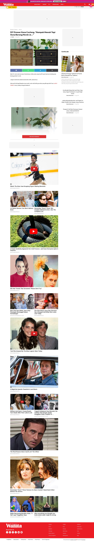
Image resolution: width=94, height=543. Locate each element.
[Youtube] (81, 7)
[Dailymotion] (83, 7)
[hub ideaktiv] (89, 4)
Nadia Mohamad (64, 77)
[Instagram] (76, 7)
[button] (85, 4)
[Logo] (8, 4)
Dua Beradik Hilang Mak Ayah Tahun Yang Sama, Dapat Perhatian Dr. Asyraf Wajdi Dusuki (72, 92)
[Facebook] (75, 7)
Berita (20, 29)
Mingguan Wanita (13, 29)
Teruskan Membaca (34, 136)
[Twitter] (78, 7)
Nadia (12, 36)
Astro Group (83, 539)
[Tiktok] (80, 7)
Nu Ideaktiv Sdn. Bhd (73, 539)
